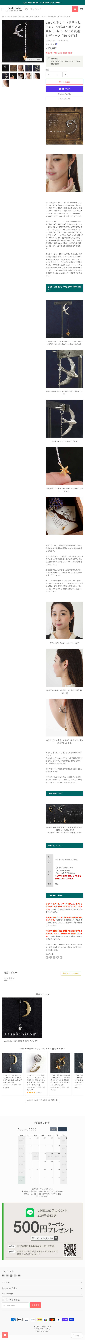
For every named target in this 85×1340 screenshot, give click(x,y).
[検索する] (75, 9)
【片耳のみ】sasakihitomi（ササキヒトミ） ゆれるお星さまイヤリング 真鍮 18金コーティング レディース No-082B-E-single (60, 1080)
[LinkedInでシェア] (57, 957)
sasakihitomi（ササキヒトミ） (57, 40)
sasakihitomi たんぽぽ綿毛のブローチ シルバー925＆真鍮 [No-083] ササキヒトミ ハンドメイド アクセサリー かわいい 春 (36, 1080)
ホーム (4, 16)
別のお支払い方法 (64, 94)
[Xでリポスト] (54, 957)
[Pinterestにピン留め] (61, 957)
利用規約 (37, 1326)
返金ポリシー (46, 1326)
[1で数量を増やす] (65, 74)
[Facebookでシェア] (50, 957)
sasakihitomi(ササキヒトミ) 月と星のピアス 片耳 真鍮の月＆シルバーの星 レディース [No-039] (12, 1078)
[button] (5, 68)
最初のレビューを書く (71, 973)
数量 (47, 70)
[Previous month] (60, 1129)
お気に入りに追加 (65, 99)
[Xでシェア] (47, 957)
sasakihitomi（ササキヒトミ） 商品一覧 (42, 1100)
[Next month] (65, 1129)
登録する (35, 1305)
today (53, 1129)
